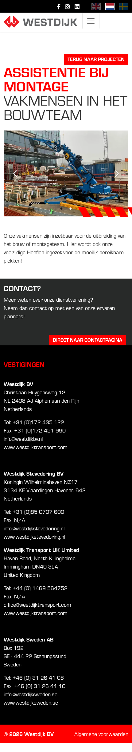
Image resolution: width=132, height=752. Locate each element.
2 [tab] (71, 209)
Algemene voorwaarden (101, 734)
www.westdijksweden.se (31, 702)
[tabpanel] (66, 173)
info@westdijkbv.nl (23, 438)
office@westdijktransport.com (37, 604)
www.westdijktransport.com (36, 447)
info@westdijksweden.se (30, 694)
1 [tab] (61, 209)
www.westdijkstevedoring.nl (34, 536)
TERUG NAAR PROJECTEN (96, 59)
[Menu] (90, 21)
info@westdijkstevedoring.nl (34, 528)
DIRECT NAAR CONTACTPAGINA (87, 339)
